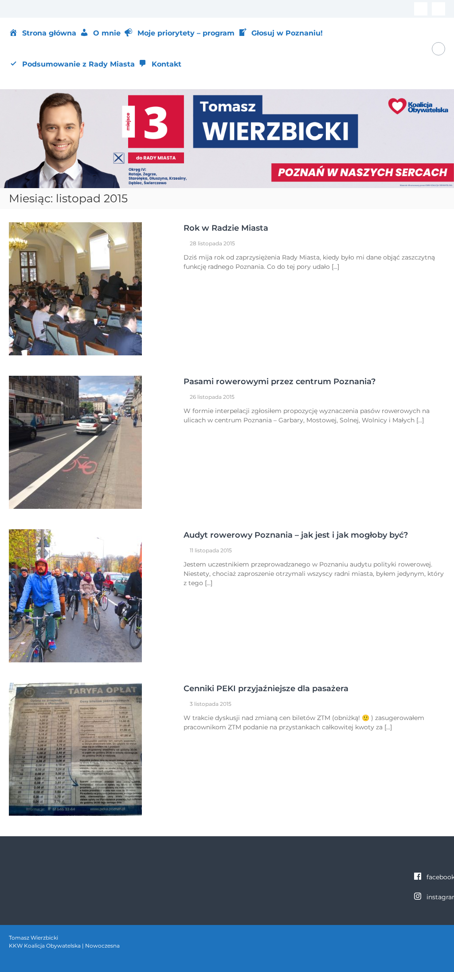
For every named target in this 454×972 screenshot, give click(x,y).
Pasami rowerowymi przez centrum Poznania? (280, 381)
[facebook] (420, 9)
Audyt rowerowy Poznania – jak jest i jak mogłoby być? (296, 535)
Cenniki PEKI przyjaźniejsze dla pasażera (266, 688)
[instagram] (438, 9)
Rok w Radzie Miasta (226, 228)
